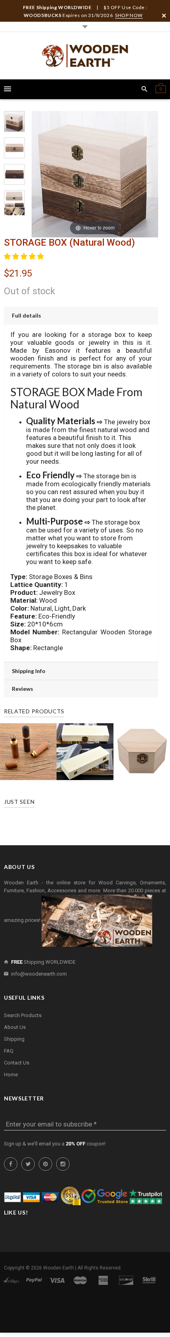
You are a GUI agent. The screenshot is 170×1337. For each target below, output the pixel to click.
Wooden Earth (58, 1268)
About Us (15, 1027)
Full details (26, 315)
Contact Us (16, 1063)
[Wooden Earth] (85, 56)
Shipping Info (28, 671)
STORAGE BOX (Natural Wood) (69, 242)
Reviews (22, 688)
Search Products (23, 1015)
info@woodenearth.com (39, 974)
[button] (24, 256)
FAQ (8, 1051)
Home (11, 1074)
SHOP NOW (129, 15)
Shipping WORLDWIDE (43, 962)
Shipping (14, 1039)
